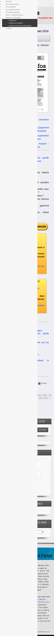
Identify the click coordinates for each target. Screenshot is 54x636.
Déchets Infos (44, 602)
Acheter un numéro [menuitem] (16, 23)
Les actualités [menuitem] (11, 7)
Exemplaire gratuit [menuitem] (13, 12)
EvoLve (47, 632)
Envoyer (42, 430)
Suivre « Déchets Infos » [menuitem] (15, 15)
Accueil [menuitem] (8, 1)
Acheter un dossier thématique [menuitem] (20, 26)
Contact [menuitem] (9, 28)
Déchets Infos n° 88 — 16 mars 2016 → (40, 396)
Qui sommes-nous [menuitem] (12, 4)
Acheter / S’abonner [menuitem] (13, 17)
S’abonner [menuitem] (12, 20)
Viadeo (44, 383)
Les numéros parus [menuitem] (13, 9)
